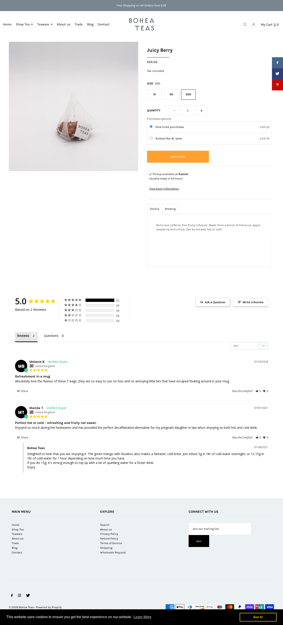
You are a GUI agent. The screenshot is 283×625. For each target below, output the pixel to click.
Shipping (106, 547)
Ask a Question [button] (215, 302)
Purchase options (159, 119)
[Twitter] (28, 596)
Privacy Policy (109, 533)
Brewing (170, 208)
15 (154, 94)
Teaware (17, 533)
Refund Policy (109, 538)
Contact (17, 552)
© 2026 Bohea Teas (21, 607)
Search (104, 524)
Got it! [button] (258, 617)
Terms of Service (111, 543)
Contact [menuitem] (104, 24)
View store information (164, 188)
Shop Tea (23, 24)
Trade (15, 543)
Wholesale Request (113, 552)
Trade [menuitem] (79, 24)
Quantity (154, 110)
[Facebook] (12, 596)
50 (171, 94)
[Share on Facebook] (277, 62)
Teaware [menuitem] (43, 24)
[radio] (152, 127)
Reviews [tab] (23, 335)
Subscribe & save (169, 138)
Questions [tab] (51, 335)
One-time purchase (169, 127)
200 (188, 94)
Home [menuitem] (7, 24)
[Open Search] (245, 24)
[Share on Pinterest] (277, 84)
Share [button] (24, 391)
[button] (258, 391)
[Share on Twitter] (277, 73)
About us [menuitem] (64, 24)
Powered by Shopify (48, 607)
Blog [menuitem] (90, 24)
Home (15, 524)
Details (154, 208)
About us (17, 538)
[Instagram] (19, 596)
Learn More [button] (142, 617)
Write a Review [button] (253, 302)
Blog (14, 547)
